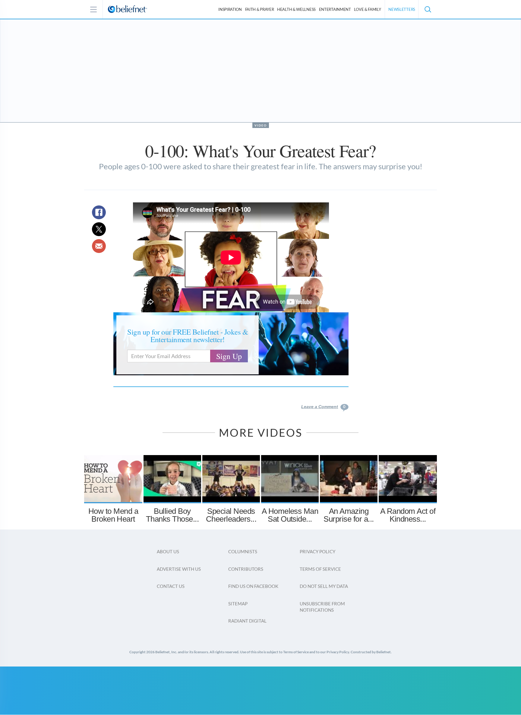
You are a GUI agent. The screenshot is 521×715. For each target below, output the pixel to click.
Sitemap (238, 603)
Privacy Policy (317, 551)
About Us (168, 551)
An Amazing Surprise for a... (349, 515)
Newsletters (401, 9)
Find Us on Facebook (253, 586)
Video (260, 125)
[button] (427, 9)
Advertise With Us (179, 569)
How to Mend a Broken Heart (113, 515)
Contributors (245, 569)
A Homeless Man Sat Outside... (290, 515)
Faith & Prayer (259, 9)
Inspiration (230, 9)
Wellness (296, 9)
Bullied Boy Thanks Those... (172, 515)
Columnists (242, 551)
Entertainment (335, 9)
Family (367, 9)
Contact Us (171, 586)
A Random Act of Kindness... (407, 515)
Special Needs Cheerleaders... (231, 515)
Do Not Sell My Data (324, 586)
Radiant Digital (247, 620)
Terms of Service (320, 569)
